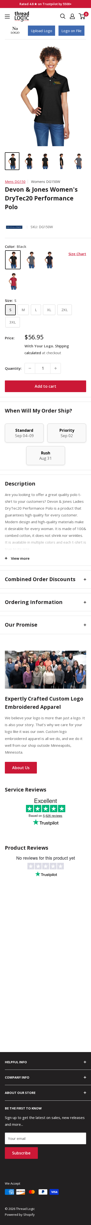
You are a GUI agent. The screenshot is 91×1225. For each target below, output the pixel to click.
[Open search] (63, 16)
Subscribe (21, 1153)
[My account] (72, 16)
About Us (21, 767)
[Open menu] (7, 16)
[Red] (13, 281)
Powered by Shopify (20, 1214)
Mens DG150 (15, 181)
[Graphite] (31, 259)
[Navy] (49, 259)
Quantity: (13, 368)
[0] (82, 16)
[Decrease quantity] (30, 368)
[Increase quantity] (55, 368)
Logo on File (71, 30)
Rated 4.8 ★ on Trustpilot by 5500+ (45, 4)
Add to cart (45, 386)
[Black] (13, 259)
